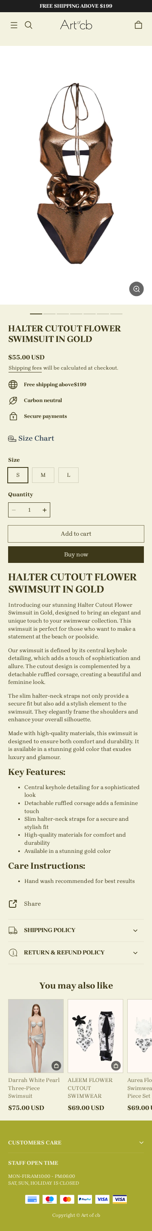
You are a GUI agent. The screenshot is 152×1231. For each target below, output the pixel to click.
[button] (13, 25)
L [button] (68, 475)
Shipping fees (25, 368)
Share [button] (32, 903)
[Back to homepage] (76, 25)
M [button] (43, 475)
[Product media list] (76, 175)
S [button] (17, 475)
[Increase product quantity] (44, 509)
